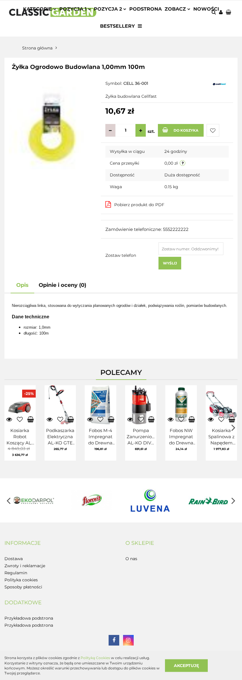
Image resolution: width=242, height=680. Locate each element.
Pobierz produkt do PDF (139, 204)
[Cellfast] (219, 84)
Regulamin (15, 572)
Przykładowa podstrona (28, 618)
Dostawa (13, 558)
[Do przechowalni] (213, 130)
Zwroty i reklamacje (24, 565)
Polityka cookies (21, 580)
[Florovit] (92, 500)
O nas (131, 558)
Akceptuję (186, 665)
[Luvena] (150, 500)
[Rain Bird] (208, 500)
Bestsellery (117, 26)
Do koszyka (186, 130)
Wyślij (170, 263)
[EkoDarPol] (33, 500)
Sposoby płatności (23, 587)
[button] (22, 543)
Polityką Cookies (95, 658)
